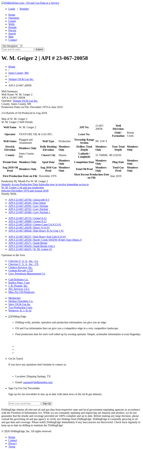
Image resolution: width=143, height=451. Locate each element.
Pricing (12, 30)
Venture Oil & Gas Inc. (21, 79)
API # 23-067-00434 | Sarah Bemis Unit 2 (31, 246)
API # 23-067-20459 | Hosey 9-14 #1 (29, 227)
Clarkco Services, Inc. (20, 267)
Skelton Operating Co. (20, 301)
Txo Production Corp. (20, 307)
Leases (12, 21)
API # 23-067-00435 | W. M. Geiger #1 (30, 249)
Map (10, 36)
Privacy (12, 443)
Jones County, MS (18, 72)
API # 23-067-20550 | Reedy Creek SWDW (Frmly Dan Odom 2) (45, 239)
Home (11, 14)
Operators (13, 17)
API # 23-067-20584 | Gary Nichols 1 (29, 212)
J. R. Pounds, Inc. (18, 285)
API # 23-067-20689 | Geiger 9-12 (27, 221)
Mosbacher (14, 297)
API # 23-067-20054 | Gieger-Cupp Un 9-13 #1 (34, 224)
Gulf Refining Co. (18, 279)
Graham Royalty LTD (20, 270)
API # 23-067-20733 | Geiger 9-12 (27, 218)
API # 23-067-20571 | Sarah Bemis (27, 242)
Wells (11, 24)
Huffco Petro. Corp (19, 282)
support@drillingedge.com (37, 382)
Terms (11, 446)
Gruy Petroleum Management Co (26, 273)
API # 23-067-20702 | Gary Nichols (28, 209)
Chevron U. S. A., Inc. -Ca (23, 261)
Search (12, 33)
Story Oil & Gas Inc (19, 304)
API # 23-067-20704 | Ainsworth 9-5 (28, 199)
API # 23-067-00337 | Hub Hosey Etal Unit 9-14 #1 (37, 236)
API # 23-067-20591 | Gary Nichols (28, 206)
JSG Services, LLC (19, 288)
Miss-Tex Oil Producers (21, 292)
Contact (12, 39)
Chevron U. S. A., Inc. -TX (23, 264)
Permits (12, 27)
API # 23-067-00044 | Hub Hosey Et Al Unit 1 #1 (36, 230)
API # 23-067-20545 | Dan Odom (27, 202)
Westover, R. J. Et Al (19, 310)
